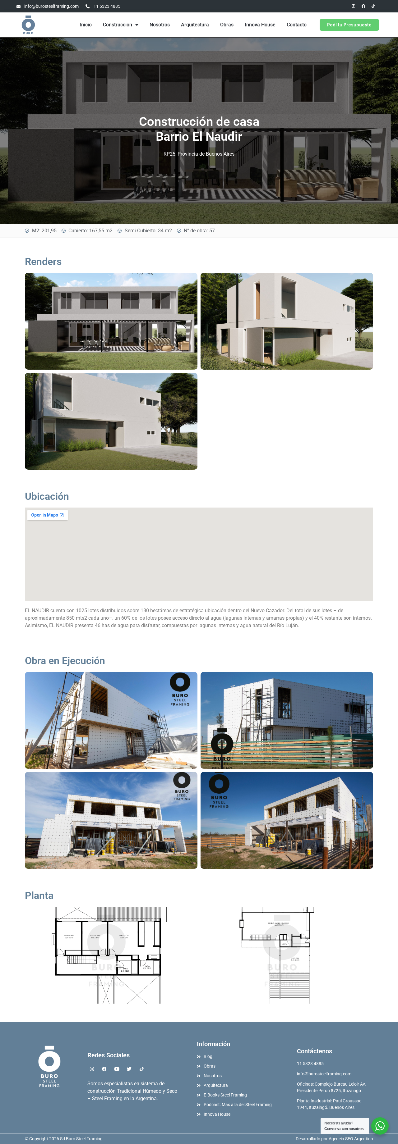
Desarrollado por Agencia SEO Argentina (334, 1138)
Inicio (86, 25)
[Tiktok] (373, 6)
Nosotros (160, 25)
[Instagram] (353, 6)
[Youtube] (117, 1069)
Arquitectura (195, 25)
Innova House (260, 25)
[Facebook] (363, 6)
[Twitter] (129, 1069)
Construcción (117, 25)
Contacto (297, 25)
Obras (227, 25)
